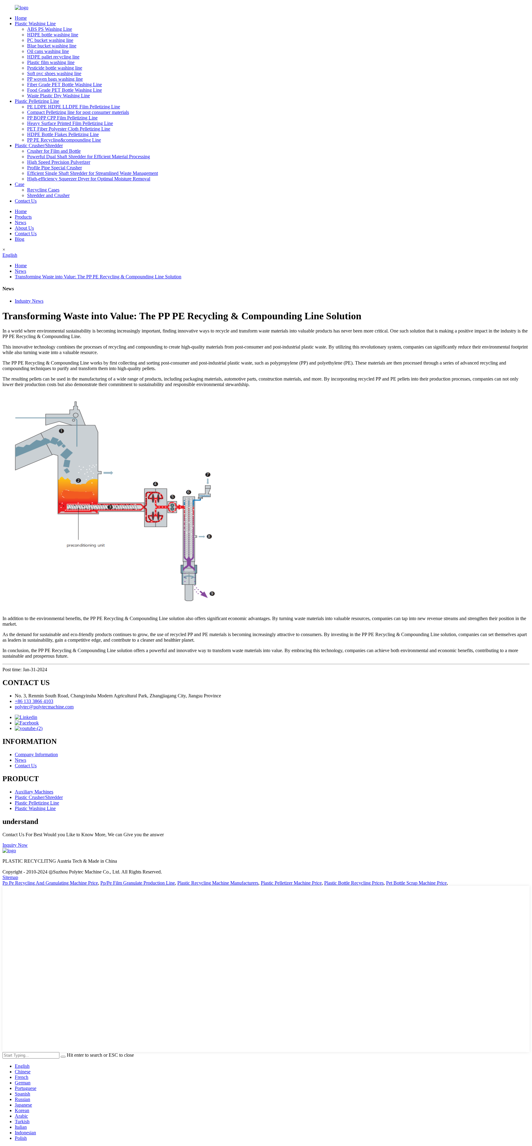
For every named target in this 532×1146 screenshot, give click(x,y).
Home (21, 18)
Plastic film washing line (51, 62)
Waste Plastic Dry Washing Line (58, 95)
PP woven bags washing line (55, 79)
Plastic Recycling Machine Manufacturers (217, 883)
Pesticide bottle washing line (54, 68)
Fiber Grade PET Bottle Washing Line (64, 84)
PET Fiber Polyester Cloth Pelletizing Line (68, 128)
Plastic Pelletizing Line (37, 101)
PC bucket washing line (50, 40)
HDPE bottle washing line (52, 34)
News (20, 222)
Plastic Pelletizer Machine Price (291, 883)
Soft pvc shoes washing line (54, 73)
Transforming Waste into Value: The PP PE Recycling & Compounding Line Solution (98, 276)
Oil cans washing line (48, 51)
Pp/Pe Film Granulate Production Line (137, 883)
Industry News (29, 301)
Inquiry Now (15, 845)
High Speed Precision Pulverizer (58, 162)
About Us (24, 228)
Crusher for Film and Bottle (54, 151)
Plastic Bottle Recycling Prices (354, 883)
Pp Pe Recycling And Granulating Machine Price (50, 883)
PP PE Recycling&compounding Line (64, 140)
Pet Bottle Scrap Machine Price (416, 883)
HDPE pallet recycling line (53, 56)
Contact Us (26, 201)
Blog (19, 239)
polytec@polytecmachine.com (44, 706)
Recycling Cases (43, 189)
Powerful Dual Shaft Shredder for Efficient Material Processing (88, 156)
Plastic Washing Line (35, 23)
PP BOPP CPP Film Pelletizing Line (62, 117)
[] (63, 1057)
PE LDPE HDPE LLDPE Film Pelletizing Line (73, 106)
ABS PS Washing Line (49, 29)
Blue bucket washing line (51, 45)
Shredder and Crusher (48, 195)
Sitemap (10, 877)
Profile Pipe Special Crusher (54, 167)
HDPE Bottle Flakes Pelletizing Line (63, 134)
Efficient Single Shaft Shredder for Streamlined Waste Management (92, 173)
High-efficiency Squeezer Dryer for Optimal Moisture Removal (88, 178)
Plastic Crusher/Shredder (39, 145)
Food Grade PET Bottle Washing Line (64, 90)
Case (19, 184)
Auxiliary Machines (34, 791)
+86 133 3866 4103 (34, 701)
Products (23, 217)
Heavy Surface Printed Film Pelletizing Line (70, 123)
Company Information (36, 754)
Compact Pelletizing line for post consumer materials (78, 112)
